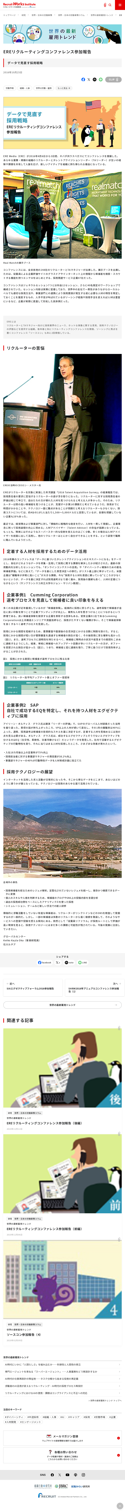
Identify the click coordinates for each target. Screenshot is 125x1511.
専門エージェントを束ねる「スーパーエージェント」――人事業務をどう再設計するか (51, 1371)
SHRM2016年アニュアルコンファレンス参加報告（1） (93, 987)
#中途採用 (33, 1417)
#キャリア (74, 1417)
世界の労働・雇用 (44, 88)
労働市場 (10, 88)
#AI (62, 1417)
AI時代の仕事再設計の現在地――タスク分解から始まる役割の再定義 (41, 1378)
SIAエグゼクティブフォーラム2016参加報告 (30, 986)
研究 (24, 15)
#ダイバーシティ (14, 1417)
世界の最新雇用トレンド (102, 15)
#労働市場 (99, 1417)
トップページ (9, 15)
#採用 (87, 1417)
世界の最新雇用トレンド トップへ (106, 1400)
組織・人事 (25, 88)
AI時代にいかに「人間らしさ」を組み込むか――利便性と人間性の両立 (43, 1364)
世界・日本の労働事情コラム (71, 15)
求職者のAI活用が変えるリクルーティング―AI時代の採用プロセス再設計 (44, 1386)
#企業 (112, 1417)
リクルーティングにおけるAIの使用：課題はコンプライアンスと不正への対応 (46, 1393)
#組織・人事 (49, 1417)
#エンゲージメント (30, 1422)
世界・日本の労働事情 (42, 15)
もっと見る (63, 88)
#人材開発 (10, 1422)
